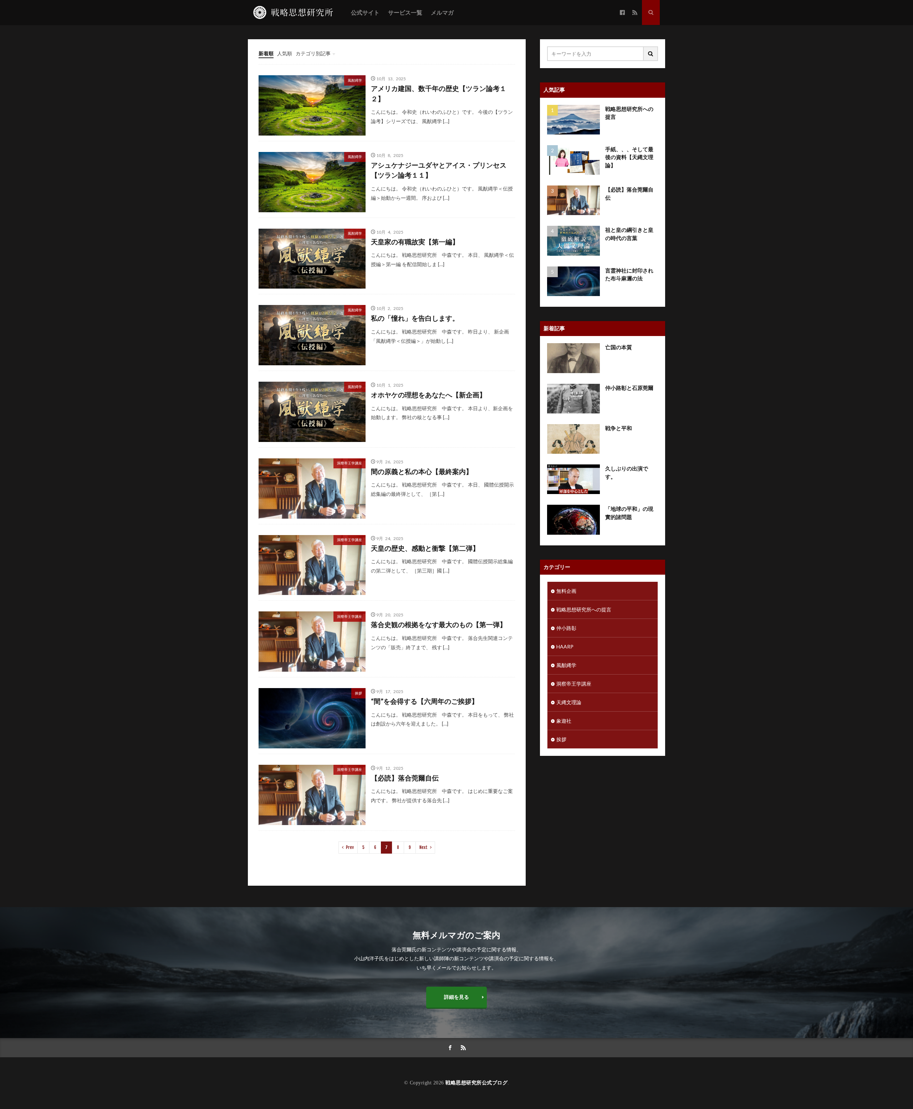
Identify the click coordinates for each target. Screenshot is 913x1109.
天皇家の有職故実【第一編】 (415, 242)
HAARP (564, 646)
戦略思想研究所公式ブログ (476, 1082)
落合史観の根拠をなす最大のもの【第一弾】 (438, 624)
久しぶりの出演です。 (626, 472)
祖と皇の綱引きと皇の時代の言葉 (629, 234)
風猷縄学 (355, 80)
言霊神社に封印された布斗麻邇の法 (629, 274)
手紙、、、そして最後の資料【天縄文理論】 (629, 157)
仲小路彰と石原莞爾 (629, 388)
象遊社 (563, 721)
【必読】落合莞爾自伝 (405, 778)
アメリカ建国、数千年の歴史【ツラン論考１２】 (438, 93)
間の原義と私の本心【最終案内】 (422, 471)
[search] (651, 53)
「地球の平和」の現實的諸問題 (629, 512)
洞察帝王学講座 (349, 463)
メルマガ (442, 13)
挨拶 (358, 693)
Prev (350, 847)
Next (423, 847)
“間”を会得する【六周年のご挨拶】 (424, 701)
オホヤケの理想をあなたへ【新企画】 (428, 395)
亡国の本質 (618, 347)
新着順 (266, 53)
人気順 (284, 53)
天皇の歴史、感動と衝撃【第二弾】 (425, 548)
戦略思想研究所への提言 (629, 113)
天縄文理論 (568, 702)
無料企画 (566, 591)
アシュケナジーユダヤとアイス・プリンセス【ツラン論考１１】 (438, 170)
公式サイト (365, 13)
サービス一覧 (405, 13)
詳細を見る (456, 997)
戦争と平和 (618, 428)
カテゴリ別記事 (313, 53)
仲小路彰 (566, 628)
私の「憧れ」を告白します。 (415, 318)
